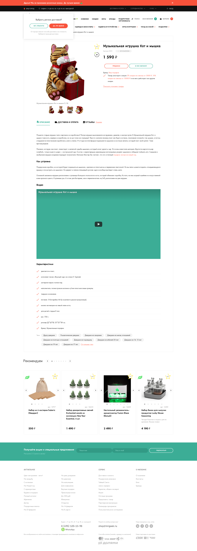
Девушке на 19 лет (50, 344)
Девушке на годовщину (83, 340)
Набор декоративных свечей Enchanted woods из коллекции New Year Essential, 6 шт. (79, 414)
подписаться (161, 450)
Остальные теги (87, 344)
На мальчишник (67, 482)
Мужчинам (28, 499)
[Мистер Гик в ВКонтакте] (137, 526)
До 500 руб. (66, 496)
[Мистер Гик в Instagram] (151, 526)
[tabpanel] (42, 388)
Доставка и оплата (68, 122)
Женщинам (65, 499)
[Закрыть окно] (172, 3)
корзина (166, 19)
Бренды (112, 19)
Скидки (95, 19)
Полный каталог (30, 496)
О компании (140, 475)
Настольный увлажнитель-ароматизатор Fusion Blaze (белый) (117, 413)
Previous (26, 390)
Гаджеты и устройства (107, 27)
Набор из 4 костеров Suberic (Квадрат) (42, 411)
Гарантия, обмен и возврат (108, 489)
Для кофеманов (67, 486)
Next (58, 390)
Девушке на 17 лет (71, 344)
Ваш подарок (114, 72)
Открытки (65, 503)
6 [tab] (125, 404)
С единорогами (30, 489)
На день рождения (68, 475)
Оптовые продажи (105, 496)
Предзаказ (116, 66)
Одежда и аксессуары (84, 27)
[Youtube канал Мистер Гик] (146, 526)
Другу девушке (49, 335)
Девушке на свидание (93, 335)
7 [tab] (128, 404)
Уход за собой (147, 27)
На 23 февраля (30, 509)
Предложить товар (105, 499)
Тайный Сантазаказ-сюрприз (104, 484)
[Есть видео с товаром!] (96, 54)
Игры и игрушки (129, 27)
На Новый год (29, 486)
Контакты (139, 479)
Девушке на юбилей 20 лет (108, 340)
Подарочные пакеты (31, 506)
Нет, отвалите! (39, 26)
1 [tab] (70, 404)
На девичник (66, 479)
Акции (100, 492)
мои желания (148, 19)
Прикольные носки (68, 492)
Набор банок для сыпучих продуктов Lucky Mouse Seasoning (153, 413)
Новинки (85, 19)
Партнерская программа (107, 503)
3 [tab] (39, 404)
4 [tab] (43, 404)
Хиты (104, 19)
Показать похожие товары (113, 86)
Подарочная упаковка (107, 479)
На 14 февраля (67, 506)
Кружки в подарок (31, 492)
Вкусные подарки (67, 489)
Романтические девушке (70, 335)
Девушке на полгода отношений (55, 340)
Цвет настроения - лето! (33, 475)
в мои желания (141, 66)
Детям (26, 503)
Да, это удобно (58, 26)
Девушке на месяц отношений (118, 335)
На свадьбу (28, 479)
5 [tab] (159, 404)
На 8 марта (65, 509)
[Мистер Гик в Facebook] (142, 526)
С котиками (28, 482)
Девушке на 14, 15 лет (133, 340)
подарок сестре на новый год (125, 155)
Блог (137, 482)
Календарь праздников (107, 506)
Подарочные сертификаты (124, 20)
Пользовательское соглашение (110, 509)
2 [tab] (36, 404)
